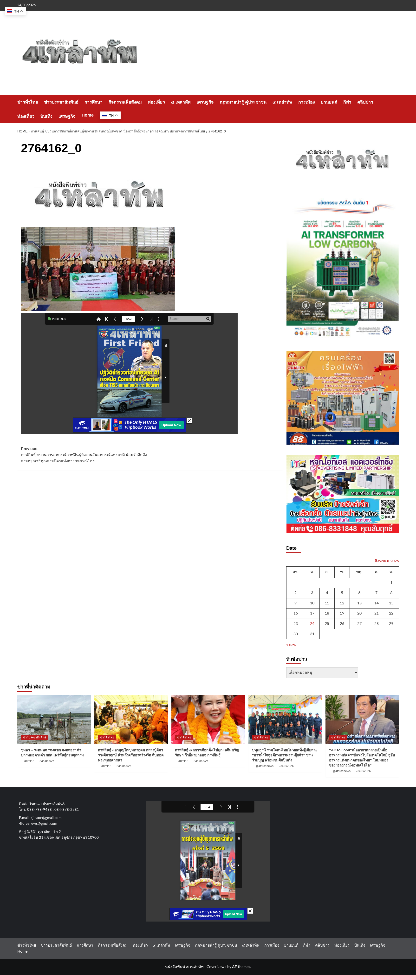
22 (391, 613)
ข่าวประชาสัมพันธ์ (61, 102)
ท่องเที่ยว (156, 102)
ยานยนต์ (329, 102)
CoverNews (216, 967)
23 (295, 624)
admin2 (29, 761)
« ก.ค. (291, 645)
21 (376, 613)
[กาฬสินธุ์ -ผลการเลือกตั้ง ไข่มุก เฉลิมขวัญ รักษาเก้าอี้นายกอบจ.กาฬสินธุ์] (208, 719)
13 (359, 603)
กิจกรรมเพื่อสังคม (125, 102)
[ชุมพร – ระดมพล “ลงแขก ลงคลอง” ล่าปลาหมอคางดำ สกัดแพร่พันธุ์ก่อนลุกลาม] (54, 719)
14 (376, 603)
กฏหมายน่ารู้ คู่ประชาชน (243, 102)
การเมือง (306, 102)
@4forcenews (264, 766)
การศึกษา (93, 102)
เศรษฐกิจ (205, 102)
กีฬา (347, 102)
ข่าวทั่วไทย (27, 102)
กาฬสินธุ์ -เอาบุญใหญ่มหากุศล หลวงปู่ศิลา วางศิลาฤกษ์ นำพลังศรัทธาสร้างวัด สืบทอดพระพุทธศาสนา (131, 755)
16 (295, 613)
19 (342, 613)
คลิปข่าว (365, 102)
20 (359, 613)
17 (312, 613)
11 (327, 603)
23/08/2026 (46, 761)
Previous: (84, 455)
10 (312, 603)
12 (342, 603)
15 (391, 603)
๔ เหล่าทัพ (181, 102)
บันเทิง (46, 116)
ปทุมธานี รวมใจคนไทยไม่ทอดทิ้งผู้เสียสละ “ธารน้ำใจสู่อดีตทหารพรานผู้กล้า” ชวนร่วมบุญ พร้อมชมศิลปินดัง (285, 755)
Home (88, 115)
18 (327, 613)
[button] (396, 109)
